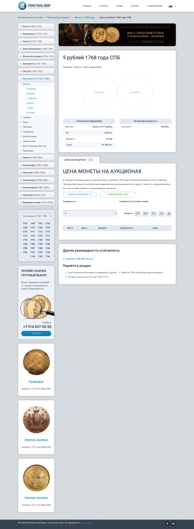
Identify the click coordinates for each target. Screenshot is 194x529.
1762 (25, 223)
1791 (32, 252)
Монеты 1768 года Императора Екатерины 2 (142, 272)
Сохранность (126, 228)
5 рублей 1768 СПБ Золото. (79, 259)
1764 (40, 223)
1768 (40, 227)
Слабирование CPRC (117, 194)
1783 (32, 244)
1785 (47, 244)
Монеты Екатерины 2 (58, 17)
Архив (119, 6)
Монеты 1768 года (85, 17)
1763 (32, 223)
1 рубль (29, 108)
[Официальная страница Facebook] (167, 523)
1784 (40, 244)
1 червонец (31, 98)
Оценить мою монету (79, 194)
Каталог (103, 6)
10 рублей (31, 88)
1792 (40, 252)
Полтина (30, 112)
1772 (40, 232)
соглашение (86, 522)
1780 (40, 240)
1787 (32, 248)
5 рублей (30, 93)
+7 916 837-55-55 (37, 327)
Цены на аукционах (77, 160)
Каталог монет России (30, 17)
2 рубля (29, 103)
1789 (47, 248)
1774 (25, 236)
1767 (32, 227)
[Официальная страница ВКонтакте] (173, 523)
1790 (25, 252)
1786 (25, 248)
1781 (47, 240)
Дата (84, 228)
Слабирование (154, 6)
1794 (32, 256)
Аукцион (102, 228)
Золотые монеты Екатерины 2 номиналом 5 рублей (92, 272)
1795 (40, 256)
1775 (32, 236)
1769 (47, 227)
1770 (25, 232)
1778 (25, 240)
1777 (47, 236)
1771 (32, 232)
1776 (40, 236)
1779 (32, 240)
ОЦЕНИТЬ (36, 333)
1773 (47, 232)
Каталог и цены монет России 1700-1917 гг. (88, 277)
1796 (47, 256)
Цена (155, 228)
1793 (47, 252)
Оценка (135, 6)
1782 (25, 244)
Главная (87, 6)
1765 (47, 223)
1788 (40, 248)
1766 (25, 227)
